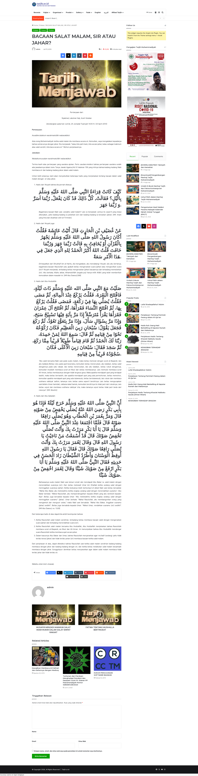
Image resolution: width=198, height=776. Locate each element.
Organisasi (57, 12)
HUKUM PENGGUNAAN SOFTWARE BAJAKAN (103, 674)
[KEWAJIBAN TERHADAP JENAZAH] (132, 350)
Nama (34, 731)
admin (38, 49)
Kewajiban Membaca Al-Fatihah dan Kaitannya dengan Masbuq (45, 669)
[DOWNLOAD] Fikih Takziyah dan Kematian (134, 256)
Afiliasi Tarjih (117, 12)
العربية (106, 12)
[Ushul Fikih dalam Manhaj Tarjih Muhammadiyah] (132, 200)
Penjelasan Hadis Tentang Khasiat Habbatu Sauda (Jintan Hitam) (152, 338)
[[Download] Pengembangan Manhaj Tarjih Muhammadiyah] (132, 178)
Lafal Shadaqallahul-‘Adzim (152, 304)
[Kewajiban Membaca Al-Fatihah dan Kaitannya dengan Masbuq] (45, 656)
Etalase (41, 25)
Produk (69, 12)
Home (35, 25)
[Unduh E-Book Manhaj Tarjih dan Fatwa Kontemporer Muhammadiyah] (132, 189)
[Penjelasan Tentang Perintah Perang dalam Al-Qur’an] (132, 318)
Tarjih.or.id (65, 769)
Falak (88, 12)
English (98, 12)
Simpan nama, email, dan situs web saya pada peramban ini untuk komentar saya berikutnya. (68, 751)
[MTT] (44, 4)
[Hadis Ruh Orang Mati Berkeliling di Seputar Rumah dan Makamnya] (132, 328)
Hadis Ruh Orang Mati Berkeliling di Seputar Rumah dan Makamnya (153, 328)
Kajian (45, 12)
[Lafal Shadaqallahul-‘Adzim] (132, 307)
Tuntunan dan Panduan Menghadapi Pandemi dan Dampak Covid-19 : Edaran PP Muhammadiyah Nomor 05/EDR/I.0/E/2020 (75, 680)
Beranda (37, 12)
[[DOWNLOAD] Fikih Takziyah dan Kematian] (132, 168)
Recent (132, 156)
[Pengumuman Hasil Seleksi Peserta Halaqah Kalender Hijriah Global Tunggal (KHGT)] (132, 210)
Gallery (79, 12)
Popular (145, 156)
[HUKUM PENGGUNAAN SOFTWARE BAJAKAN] (107, 658)
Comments (158, 156)
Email (34, 741)
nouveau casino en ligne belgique (12, 775)
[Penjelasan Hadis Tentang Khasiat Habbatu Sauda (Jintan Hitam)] (132, 339)
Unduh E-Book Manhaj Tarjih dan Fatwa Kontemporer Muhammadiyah (70, 18)
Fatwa (43, 30)
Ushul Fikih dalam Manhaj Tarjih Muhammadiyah (155, 282)
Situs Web (82, 741)
